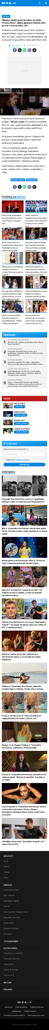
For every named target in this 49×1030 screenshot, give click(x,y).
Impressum (9, 1007)
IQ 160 (6, 906)
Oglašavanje (16, 1011)
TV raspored (11, 941)
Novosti (8, 856)
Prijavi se (24, 464)
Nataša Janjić (18, 180)
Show (7, 398)
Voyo (6, 877)
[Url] (34, 50)
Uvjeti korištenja (21, 1007)
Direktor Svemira (11, 928)
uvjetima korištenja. (23, 460)
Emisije (6, 872)
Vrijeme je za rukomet (13, 953)
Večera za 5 (9, 975)
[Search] (46, 3)
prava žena (32, 180)
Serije (6, 861)
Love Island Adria (11, 890)
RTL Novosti (10, 443)
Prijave (8, 989)
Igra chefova (9, 895)
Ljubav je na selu (11, 970)
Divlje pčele (8, 923)
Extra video (10, 948)
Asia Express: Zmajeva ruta (15, 912)
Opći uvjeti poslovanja (36, 1015)
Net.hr (21, 196)
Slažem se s (18, 460)
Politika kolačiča (30, 1011)
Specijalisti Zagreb (11, 901)
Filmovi (7, 866)
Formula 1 (8, 934)
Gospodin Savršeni (12, 917)
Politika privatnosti (37, 1007)
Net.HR (7, 982)
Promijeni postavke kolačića (14, 1015)
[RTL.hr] (9, 3)
